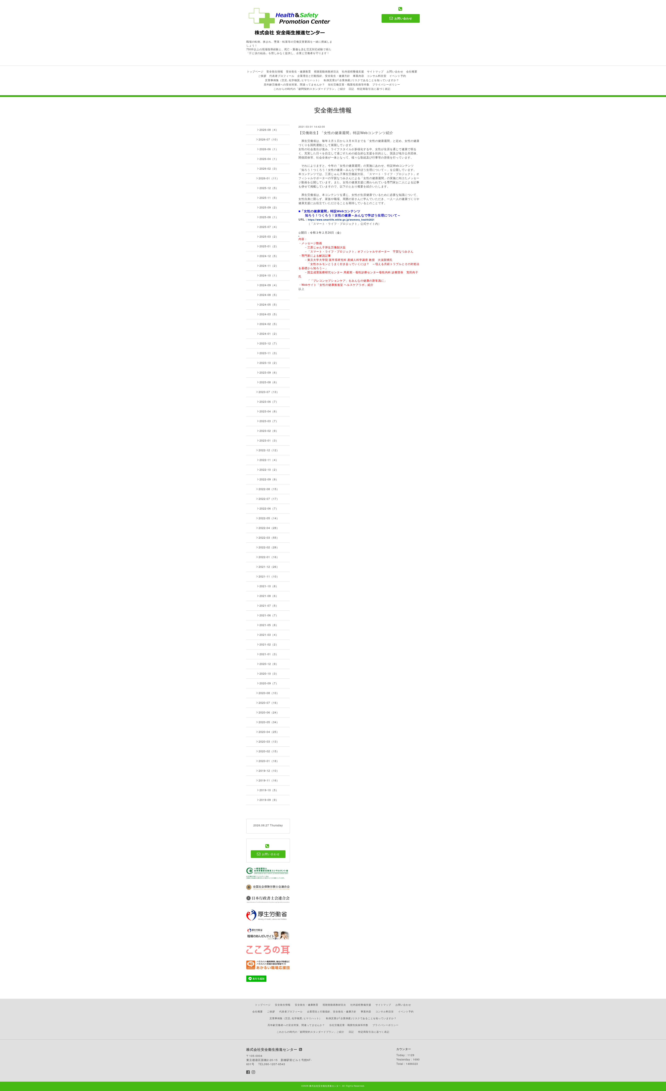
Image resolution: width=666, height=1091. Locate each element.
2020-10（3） (269, 673)
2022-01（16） (269, 557)
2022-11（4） (269, 460)
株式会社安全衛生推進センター (325, 1085)
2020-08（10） (269, 693)
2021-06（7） (269, 615)
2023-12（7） (269, 343)
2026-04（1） (269, 159)
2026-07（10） (269, 139)
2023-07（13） (269, 392)
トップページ (255, 71)
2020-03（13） (269, 741)
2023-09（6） (269, 372)
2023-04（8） (269, 411)
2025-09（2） (269, 207)
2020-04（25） (269, 732)
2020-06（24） (269, 712)
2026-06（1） (269, 149)
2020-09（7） (269, 683)
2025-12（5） (269, 188)
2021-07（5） (269, 605)
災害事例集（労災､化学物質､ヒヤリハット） (293, 80)
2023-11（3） (269, 353)
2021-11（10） (269, 576)
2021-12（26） (269, 567)
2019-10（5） (269, 790)
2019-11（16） (269, 780)
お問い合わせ (395, 71)
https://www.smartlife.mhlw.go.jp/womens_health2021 (341, 219)
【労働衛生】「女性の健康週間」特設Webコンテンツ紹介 (345, 132)
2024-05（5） (269, 304)
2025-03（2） (269, 236)
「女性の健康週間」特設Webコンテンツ (330, 211)
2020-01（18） (269, 761)
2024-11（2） (269, 266)
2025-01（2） (269, 246)
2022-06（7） (269, 508)
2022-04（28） (269, 528)
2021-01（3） (269, 654)
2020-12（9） (269, 664)
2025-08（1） (269, 217)
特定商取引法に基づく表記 (373, 89)
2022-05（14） (269, 518)
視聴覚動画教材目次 (326, 71)
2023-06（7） (269, 402)
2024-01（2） (269, 334)
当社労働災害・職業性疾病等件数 (348, 84)
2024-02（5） (269, 324)
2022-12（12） (269, 450)
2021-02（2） (269, 644)
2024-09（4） (269, 285)
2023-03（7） (269, 421)
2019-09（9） (269, 800)
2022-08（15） (269, 489)
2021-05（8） (269, 625)
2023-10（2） (269, 363)
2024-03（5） (269, 314)
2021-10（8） (269, 586)
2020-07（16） (269, 703)
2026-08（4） (269, 130)
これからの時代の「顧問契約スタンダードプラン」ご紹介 (310, 89)
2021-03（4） (269, 635)
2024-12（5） (269, 256)
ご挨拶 (262, 76)
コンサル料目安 (376, 76)
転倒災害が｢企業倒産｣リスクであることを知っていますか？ (361, 80)
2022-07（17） (269, 499)
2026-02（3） (269, 168)
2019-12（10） (269, 771)
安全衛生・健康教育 (298, 71)
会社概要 (411, 71)
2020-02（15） (269, 751)
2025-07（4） (269, 227)
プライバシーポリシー (386, 84)
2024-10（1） (269, 275)
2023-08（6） (269, 382)
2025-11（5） (269, 198)
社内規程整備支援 (353, 71)
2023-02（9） (269, 431)
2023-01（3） (269, 440)
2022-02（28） (269, 547)
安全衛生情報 (274, 71)
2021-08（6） (269, 596)
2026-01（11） (269, 178)
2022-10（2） (269, 470)
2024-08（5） (269, 295)
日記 (351, 89)
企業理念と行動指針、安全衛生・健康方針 (323, 76)
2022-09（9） (269, 479)
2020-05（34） (269, 722)
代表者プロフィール (281, 76)
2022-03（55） (269, 538)
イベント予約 (397, 76)
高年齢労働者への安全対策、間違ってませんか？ (294, 84)
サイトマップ (375, 71)
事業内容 (358, 76)
